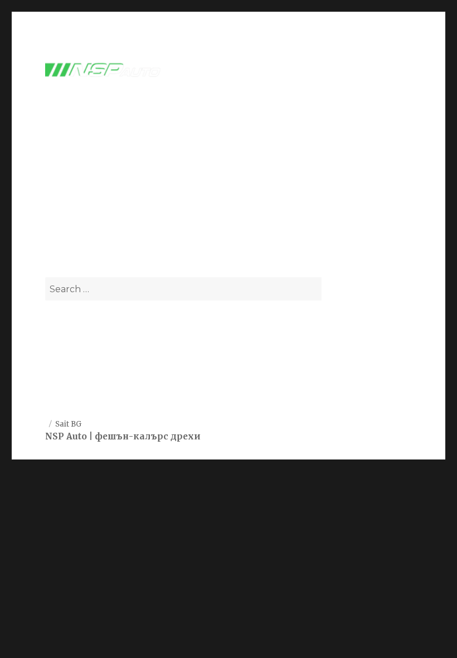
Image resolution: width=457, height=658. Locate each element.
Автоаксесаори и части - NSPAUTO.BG (172, 179)
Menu (389, 70)
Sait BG (68, 424)
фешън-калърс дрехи (148, 436)
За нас (59, 361)
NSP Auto (66, 436)
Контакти (66, 389)
